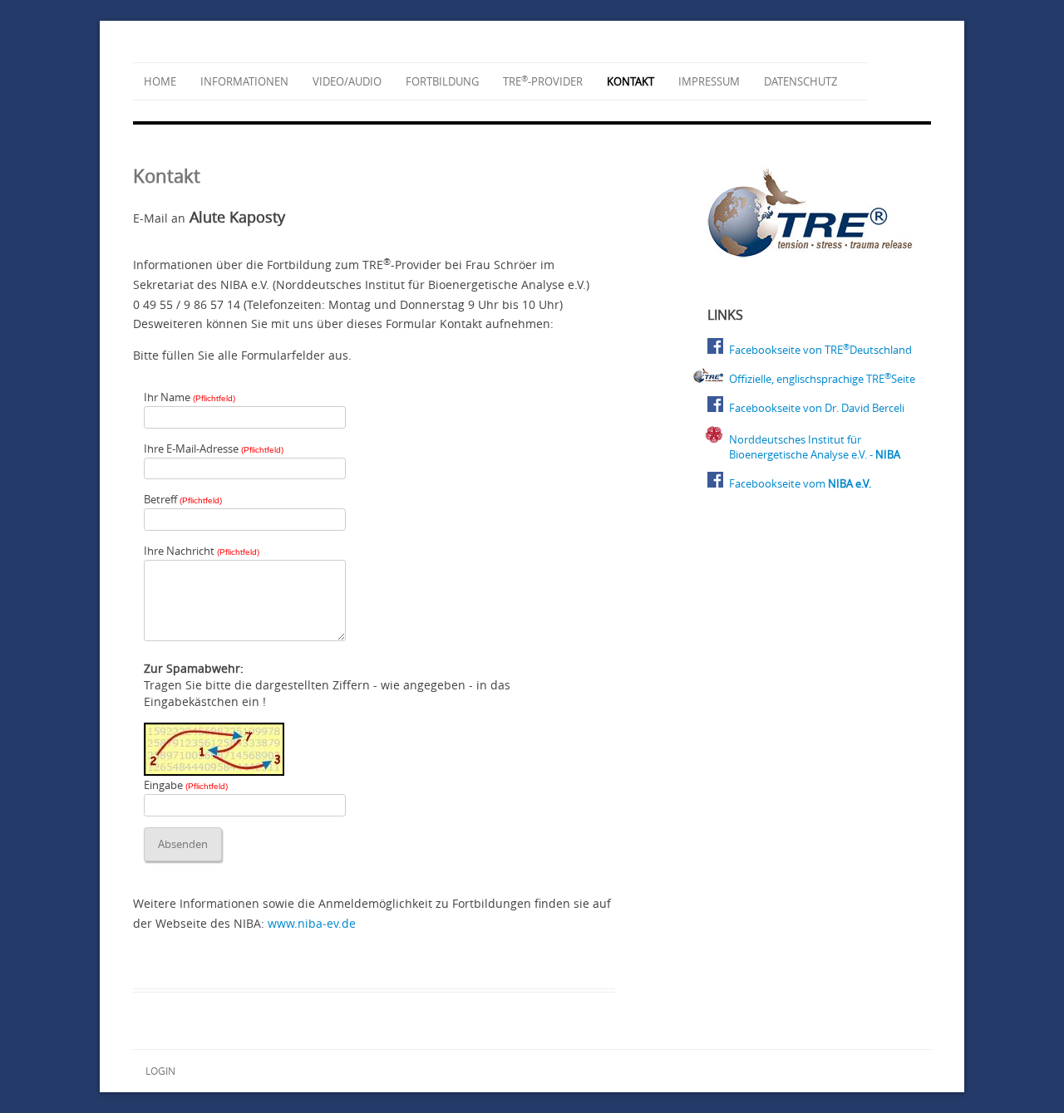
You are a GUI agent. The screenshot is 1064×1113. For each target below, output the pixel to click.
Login (160, 1070)
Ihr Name (189, 397)
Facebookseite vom (800, 483)
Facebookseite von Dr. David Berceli (816, 407)
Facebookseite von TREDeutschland (820, 349)
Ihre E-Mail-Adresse (213, 448)
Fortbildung (442, 81)
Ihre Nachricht (201, 550)
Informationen (244, 81)
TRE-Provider (543, 81)
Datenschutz (800, 81)
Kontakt (630, 81)
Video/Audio (347, 81)
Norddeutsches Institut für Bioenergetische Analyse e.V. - (814, 447)
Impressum (709, 81)
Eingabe (186, 784)
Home (160, 81)
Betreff (183, 499)
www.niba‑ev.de (312, 923)
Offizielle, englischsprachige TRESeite (822, 378)
